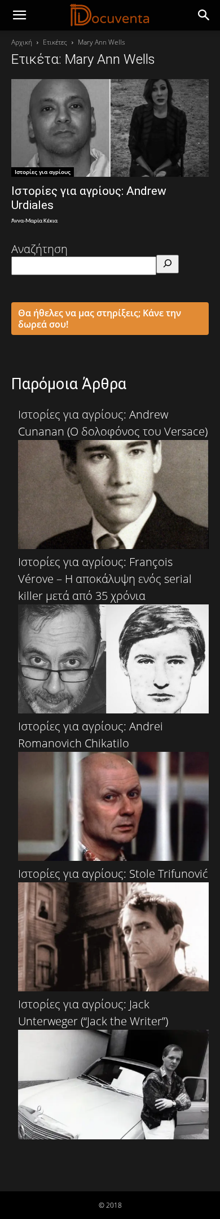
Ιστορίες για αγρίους (43, 172)
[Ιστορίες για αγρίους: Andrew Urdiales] (110, 128)
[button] (204, 15)
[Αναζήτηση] (167, 264)
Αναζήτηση (39, 248)
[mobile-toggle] (19, 15)
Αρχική (21, 42)
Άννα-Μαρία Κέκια (34, 221)
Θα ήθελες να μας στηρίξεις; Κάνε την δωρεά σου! (99, 318)
